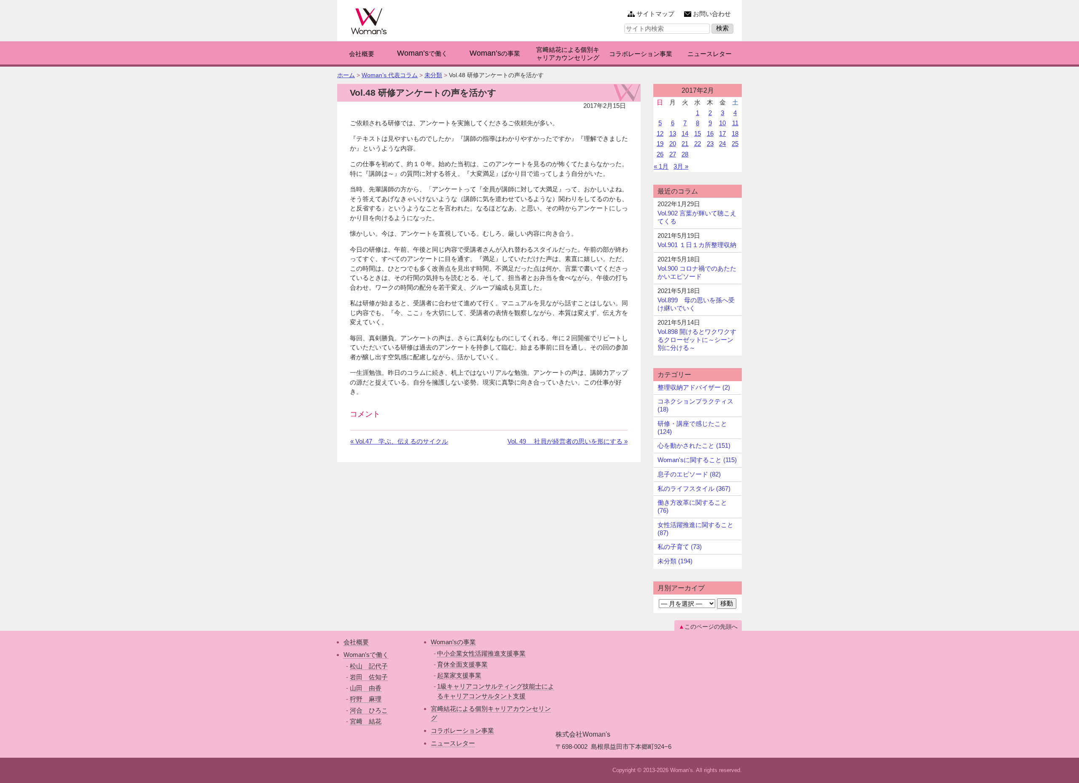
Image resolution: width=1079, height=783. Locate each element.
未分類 (433, 75)
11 (735, 122)
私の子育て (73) (680, 546)
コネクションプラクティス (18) (695, 405)
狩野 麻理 (365, 698)
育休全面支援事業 (462, 664)
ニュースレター (453, 743)
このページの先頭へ (711, 626)
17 (722, 133)
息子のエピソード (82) (689, 474)
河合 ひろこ (369, 710)
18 (735, 133)
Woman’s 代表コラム (390, 75)
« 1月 (661, 166)
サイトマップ (655, 13)
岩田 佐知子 (369, 677)
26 (660, 154)
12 (660, 133)
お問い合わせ (712, 13)
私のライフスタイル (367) (694, 488)
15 (697, 133)
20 (672, 143)
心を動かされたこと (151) (694, 445)
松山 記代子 (369, 666)
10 (722, 122)
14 (685, 133)
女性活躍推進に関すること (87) (695, 528)
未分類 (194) (675, 561)
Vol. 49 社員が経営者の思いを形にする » (567, 441)
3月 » (681, 166)
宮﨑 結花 (365, 721)
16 (710, 133)
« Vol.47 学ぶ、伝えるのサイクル (399, 441)
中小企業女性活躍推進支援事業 (481, 653)
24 (722, 143)
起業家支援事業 (459, 675)
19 (660, 143)
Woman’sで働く (366, 654)
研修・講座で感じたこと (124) (692, 427)
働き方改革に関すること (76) (692, 506)
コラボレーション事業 (462, 730)
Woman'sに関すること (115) (697, 459)
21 (685, 143)
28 (685, 154)
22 (697, 143)
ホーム (346, 75)
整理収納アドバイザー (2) (694, 387)
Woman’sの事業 (453, 642)
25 (735, 143)
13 (672, 133)
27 (672, 154)
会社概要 (356, 642)
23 (710, 143)
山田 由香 (365, 688)
